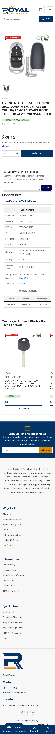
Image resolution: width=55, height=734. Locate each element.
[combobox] (27, 19)
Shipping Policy (10, 570)
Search (48, 19)
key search (8, 545)
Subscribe (45, 450)
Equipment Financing (12, 617)
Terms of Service (11, 591)
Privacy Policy (9, 585)
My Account (8, 612)
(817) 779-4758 (10, 688)
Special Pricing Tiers (12, 524)
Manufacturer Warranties (14, 575)
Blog (5, 638)
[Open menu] (50, 9)
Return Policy (9, 564)
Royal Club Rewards (12, 519)
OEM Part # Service (12, 633)
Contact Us (8, 580)
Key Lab (5, 98)
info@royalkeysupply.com (15, 692)
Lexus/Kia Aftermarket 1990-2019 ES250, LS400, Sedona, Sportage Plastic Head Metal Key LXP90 (22, 385)
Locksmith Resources (13, 540)
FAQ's (5, 530)
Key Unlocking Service (13, 627)
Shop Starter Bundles (12, 622)
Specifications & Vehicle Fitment (20, 201)
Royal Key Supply (31, 721)
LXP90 (22, 283)
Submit (46, 188)
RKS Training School (12, 535)
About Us (7, 514)
